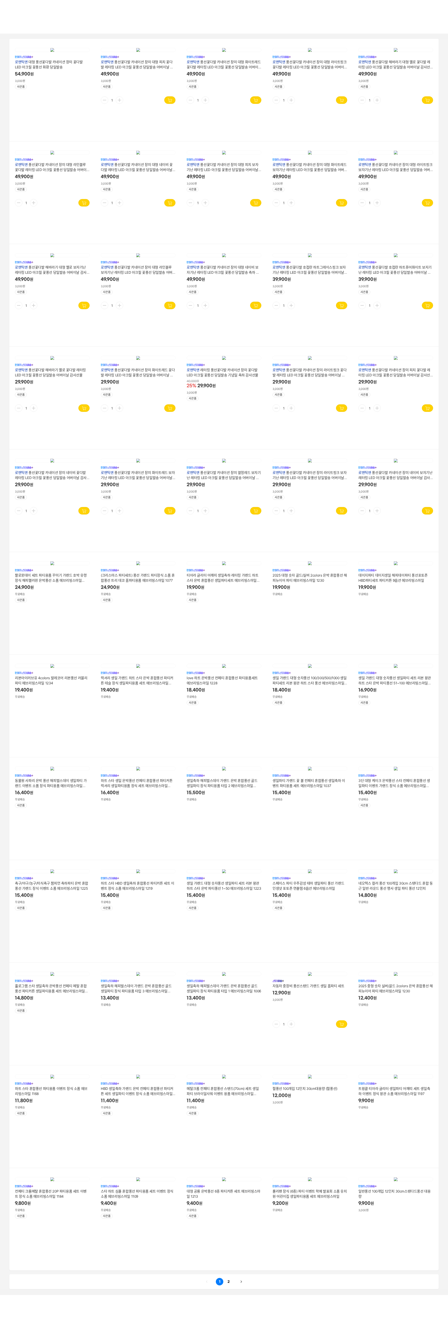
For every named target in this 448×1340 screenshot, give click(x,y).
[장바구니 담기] (169, 100)
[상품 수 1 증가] (119, 100)
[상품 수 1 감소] (104, 100)
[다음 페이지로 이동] (241, 1281)
